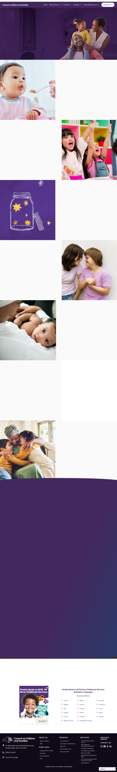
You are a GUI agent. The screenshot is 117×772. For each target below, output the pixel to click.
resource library (104, 738)
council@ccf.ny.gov (12, 757)
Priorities (66, 5)
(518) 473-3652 (11, 752)
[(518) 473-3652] (3, 752)
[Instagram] (101, 746)
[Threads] (107, 746)
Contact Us (107, 5)
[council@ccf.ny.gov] (3, 757)
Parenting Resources (90, 5)
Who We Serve (54, 5)
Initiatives (76, 5)
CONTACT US (105, 742)
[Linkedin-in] (110, 746)
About (45, 5)
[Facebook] (104, 746)
